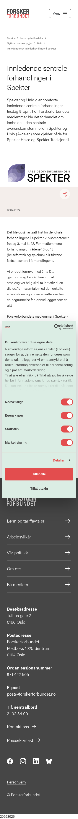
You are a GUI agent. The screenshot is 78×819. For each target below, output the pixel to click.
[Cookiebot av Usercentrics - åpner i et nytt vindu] (55, 327)
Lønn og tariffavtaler (25, 521)
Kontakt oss (18, 726)
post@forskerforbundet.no (31, 694)
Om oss (14, 568)
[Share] (65, 194)
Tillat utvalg (39, 488)
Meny (56, 13)
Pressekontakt (20, 740)
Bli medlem (17, 584)
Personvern (16, 782)
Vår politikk (17, 552)
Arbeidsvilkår (19, 536)
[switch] (67, 415)
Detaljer (59, 460)
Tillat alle (39, 474)
